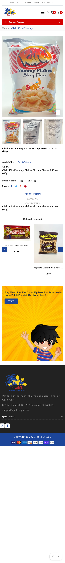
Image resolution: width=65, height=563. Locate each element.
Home (5, 28)
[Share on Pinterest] (25, 186)
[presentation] (4, 249)
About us (15, 3)
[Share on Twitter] (16, 186)
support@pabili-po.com (15, 410)
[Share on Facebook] (11, 186)
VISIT (11, 301)
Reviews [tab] (32, 198)
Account (47, 3)
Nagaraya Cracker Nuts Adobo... (48, 268)
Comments (32, 203)
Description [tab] (32, 194)
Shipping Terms (31, 3)
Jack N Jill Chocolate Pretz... (16, 245)
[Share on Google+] (20, 186)
